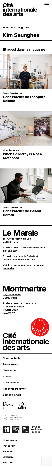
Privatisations (11, 382)
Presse (7, 376)
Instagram (9, 445)
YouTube (8, 462)
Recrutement (10, 364)
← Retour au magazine (16, 27)
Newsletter (9, 370)
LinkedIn (8, 456)
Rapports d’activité (14, 388)
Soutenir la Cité (12, 394)
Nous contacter (12, 358)
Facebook (9, 451)
